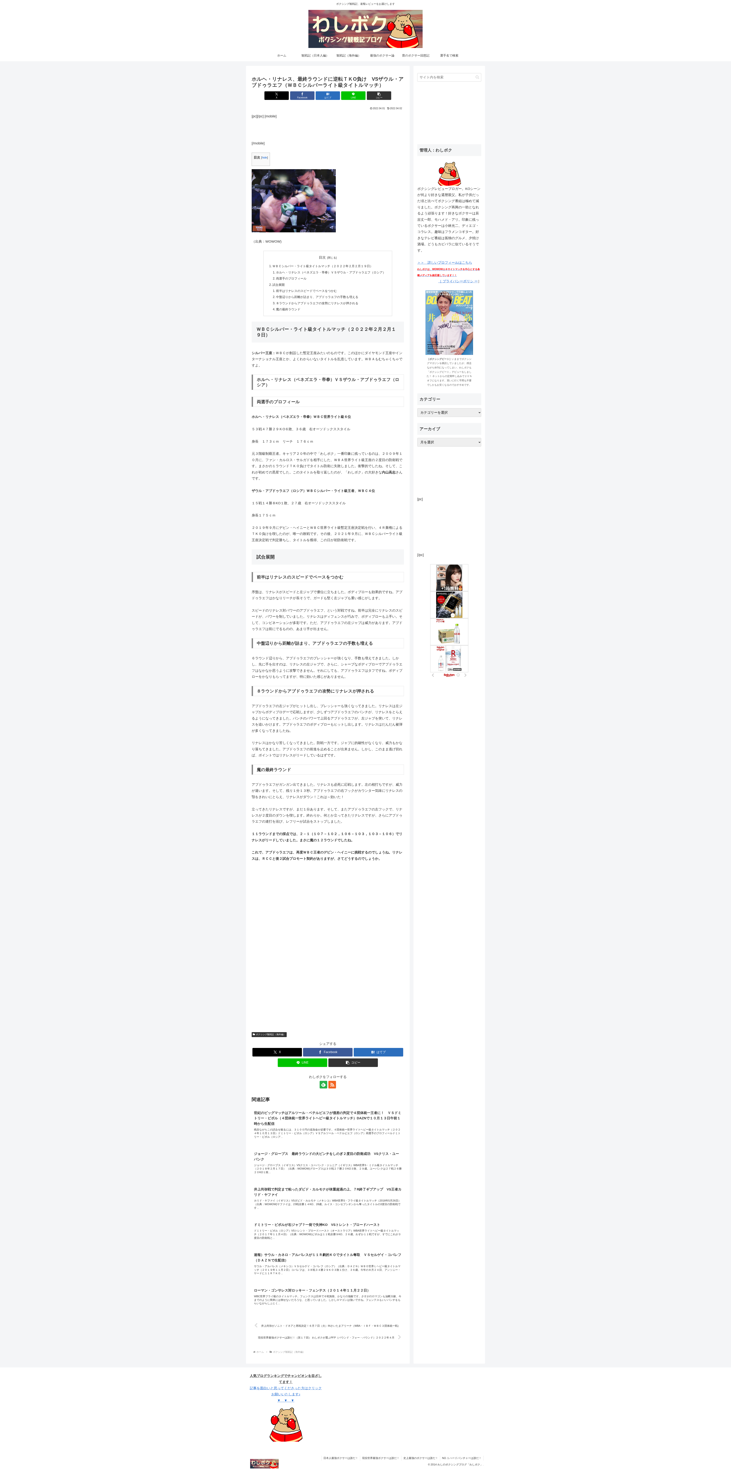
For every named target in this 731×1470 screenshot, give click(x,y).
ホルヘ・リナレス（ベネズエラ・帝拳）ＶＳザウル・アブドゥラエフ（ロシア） (331, 272)
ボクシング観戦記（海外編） (271, 1034)
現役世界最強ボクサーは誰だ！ (380, 1458)
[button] (379, 95)
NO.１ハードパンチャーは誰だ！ (461, 1458)
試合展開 (278, 284)
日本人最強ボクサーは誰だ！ (340, 1458)
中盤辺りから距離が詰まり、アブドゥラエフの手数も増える (317, 297)
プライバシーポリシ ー (460, 281)
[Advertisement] (327, 128)
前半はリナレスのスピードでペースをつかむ (306, 290)
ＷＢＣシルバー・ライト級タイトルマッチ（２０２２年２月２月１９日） (322, 266)
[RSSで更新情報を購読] (332, 1084)
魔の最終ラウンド (288, 309)
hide (264, 157)
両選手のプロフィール (291, 278)
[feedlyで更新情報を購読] (323, 1084)
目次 (322, 257)
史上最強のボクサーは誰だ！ (420, 1458)
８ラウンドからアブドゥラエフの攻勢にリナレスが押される (317, 303)
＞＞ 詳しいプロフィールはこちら (448, 269)
